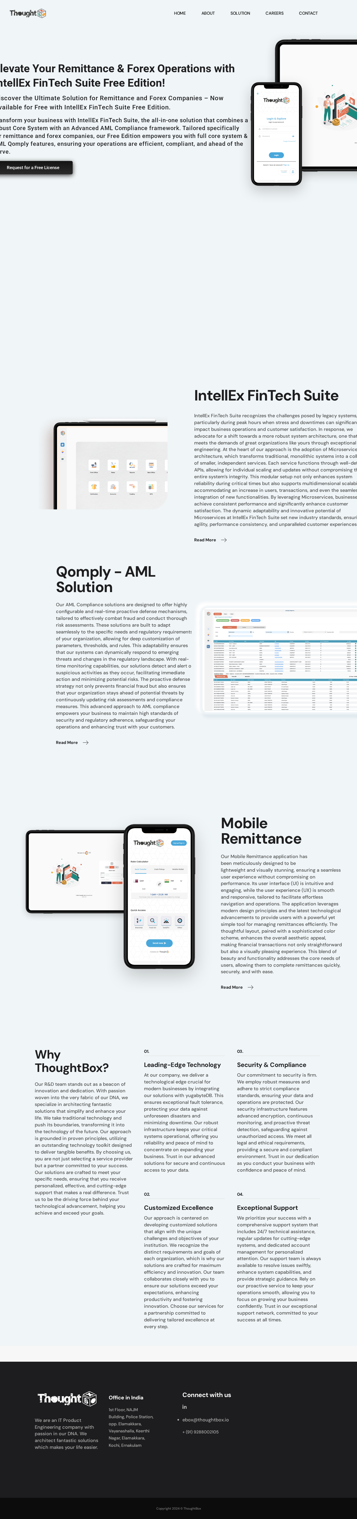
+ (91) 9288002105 (200, 1432)
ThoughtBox (192, 1508)
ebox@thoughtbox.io (205, 1420)
